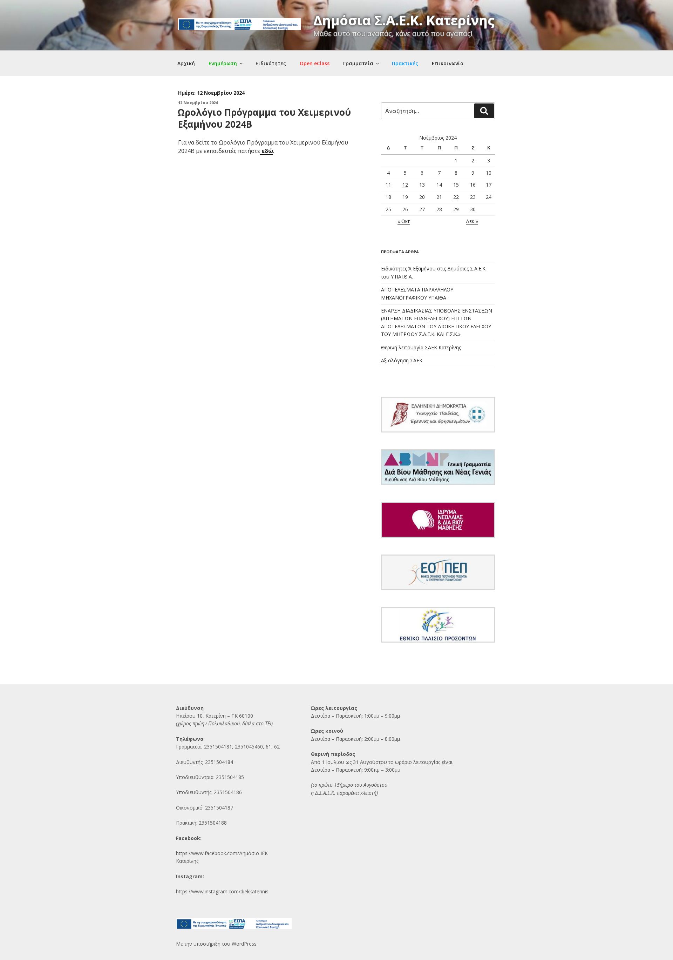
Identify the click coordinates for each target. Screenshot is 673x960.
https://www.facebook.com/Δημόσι (216, 853)
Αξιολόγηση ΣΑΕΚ (401, 360)
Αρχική (186, 63)
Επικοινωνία (448, 63)
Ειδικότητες (271, 63)
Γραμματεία (358, 63)
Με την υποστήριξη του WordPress (216, 943)
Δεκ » (472, 221)
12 (405, 184)
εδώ (266, 151)
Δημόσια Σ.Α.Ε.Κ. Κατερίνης (404, 20)
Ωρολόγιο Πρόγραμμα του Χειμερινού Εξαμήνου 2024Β (264, 118)
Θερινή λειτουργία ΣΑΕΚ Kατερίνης (421, 347)
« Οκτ (403, 221)
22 (456, 197)
